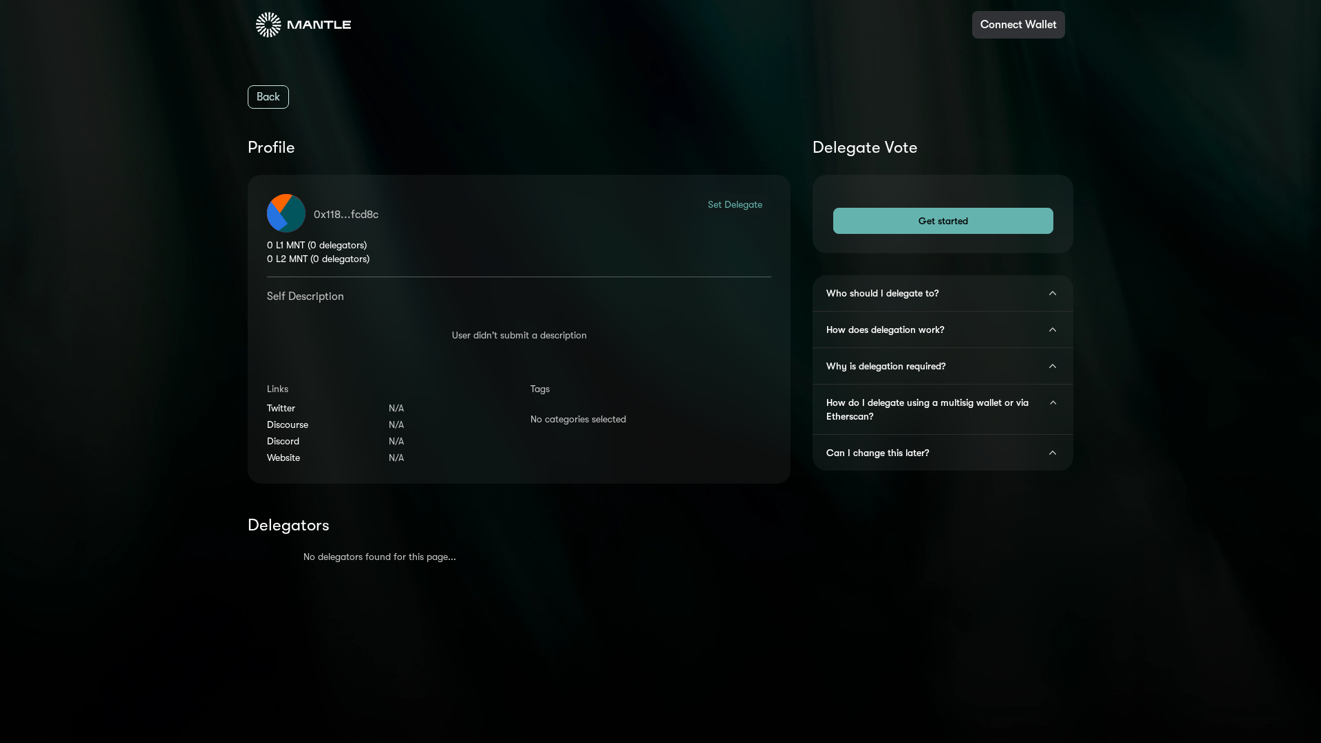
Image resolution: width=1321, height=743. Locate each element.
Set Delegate (735, 204)
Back (268, 97)
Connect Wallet (1018, 25)
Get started (943, 220)
